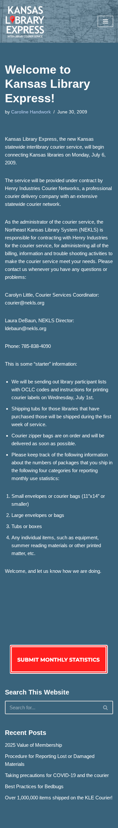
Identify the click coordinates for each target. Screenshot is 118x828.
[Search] (105, 707)
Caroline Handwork (31, 112)
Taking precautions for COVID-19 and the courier (57, 775)
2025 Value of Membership (33, 745)
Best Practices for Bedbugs (34, 786)
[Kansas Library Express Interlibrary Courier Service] (24, 21)
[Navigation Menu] (105, 21)
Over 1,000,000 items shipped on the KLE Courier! (58, 797)
